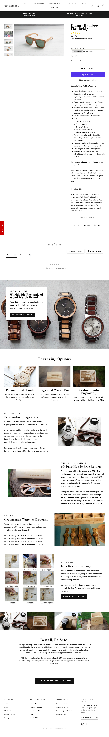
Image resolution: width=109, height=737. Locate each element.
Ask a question (87, 218)
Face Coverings (72, 4)
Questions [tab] (24, 255)
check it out (54, 663)
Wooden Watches (61, 704)
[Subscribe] (97, 717)
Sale (84, 4)
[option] (29, 14)
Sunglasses (39, 4)
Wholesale (7, 711)
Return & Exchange (36, 711)
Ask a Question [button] (76, 251)
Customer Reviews (22, 315)
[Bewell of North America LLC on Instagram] (82, 724)
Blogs (6, 707)
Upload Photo (78, 48)
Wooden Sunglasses (62, 707)
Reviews (54, 7)
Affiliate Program (10, 714)
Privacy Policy (8, 718)
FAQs (32, 714)
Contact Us (33, 704)
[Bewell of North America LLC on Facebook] (87, 724)
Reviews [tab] (10, 255)
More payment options (87, 80)
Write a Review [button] (95, 251)
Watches (27, 4)
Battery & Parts (34, 718)
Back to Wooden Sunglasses (56, 681)
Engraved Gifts (54, 4)
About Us (7, 704)
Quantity (75, 56)
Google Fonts (9, 442)
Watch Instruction (74, 596)
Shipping (74, 38)
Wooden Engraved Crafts (64, 711)
